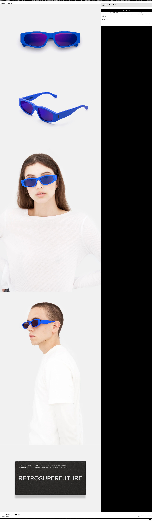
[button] (151, 2)
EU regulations (7, 516)
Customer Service (8, 515)
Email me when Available (127, 10)
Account (1, 515)
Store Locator (4, 515)
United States (19, 515)
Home (1, 3)
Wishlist (12, 515)
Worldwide (16, 515)
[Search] (4, 2)
